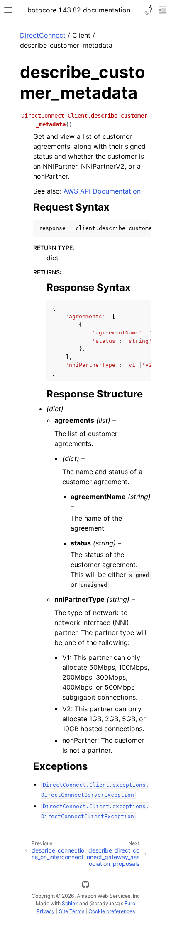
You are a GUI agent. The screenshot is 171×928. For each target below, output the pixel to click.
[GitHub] (85, 886)
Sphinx (70, 903)
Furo (130, 903)
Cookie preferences (111, 911)
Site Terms (71, 911)
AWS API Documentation (102, 191)
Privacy (46, 911)
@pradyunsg (105, 903)
